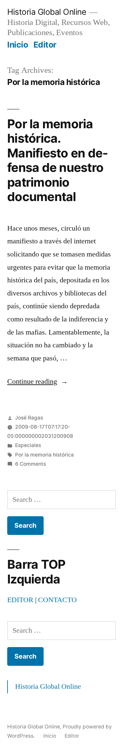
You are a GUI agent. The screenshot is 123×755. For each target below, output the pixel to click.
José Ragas (29, 418)
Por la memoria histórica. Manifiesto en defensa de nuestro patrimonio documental (57, 160)
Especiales (28, 445)
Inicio (17, 45)
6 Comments (30, 464)
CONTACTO (57, 599)
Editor (44, 45)
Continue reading (37, 381)
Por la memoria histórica (44, 455)
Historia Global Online (46, 12)
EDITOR (20, 599)
